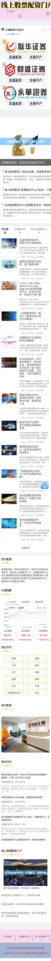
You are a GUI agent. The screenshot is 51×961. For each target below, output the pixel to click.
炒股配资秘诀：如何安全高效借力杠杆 (23, 162)
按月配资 (8, 936)
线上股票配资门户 (42, 938)
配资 (14, 658)
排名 (37, 692)
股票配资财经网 (32, 953)
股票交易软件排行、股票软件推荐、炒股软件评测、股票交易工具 (30, 399)
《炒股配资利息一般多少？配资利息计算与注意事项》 (30, 315)
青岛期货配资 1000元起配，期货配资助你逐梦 (21, 797)
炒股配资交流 (14, 692)
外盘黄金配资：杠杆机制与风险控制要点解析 (22, 903)
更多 (45, 29)
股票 (37, 665)
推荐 (37, 678)
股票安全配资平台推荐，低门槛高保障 (30, 263)
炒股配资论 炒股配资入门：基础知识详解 (20, 895)
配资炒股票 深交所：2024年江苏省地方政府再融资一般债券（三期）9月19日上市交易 (24, 776)
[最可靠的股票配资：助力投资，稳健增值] (25, 872)
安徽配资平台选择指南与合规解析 (30, 339)
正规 (37, 685)
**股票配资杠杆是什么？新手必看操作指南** (30, 473)
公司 (14, 665)
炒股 (37, 658)
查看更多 (26, 547)
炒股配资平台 (25, 936)
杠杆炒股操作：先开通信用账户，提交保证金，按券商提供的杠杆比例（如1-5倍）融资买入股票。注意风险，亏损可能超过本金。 (30, 367)
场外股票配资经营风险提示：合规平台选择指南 (30, 498)
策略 (14, 678)
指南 (37, 672)
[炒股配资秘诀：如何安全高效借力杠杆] (25, 141)
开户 (14, 672)
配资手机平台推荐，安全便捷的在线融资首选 (30, 425)
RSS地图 (30, 947)
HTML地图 (39, 947)
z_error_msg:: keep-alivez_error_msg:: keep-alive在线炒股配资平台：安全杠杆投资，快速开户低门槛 (30, 288)
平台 (14, 685)
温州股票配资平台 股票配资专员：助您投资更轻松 (23, 839)
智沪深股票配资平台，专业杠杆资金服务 (30, 522)
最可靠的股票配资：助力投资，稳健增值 (21, 887)
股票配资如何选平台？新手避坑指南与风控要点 (30, 449)
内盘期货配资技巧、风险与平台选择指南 (30, 241)
